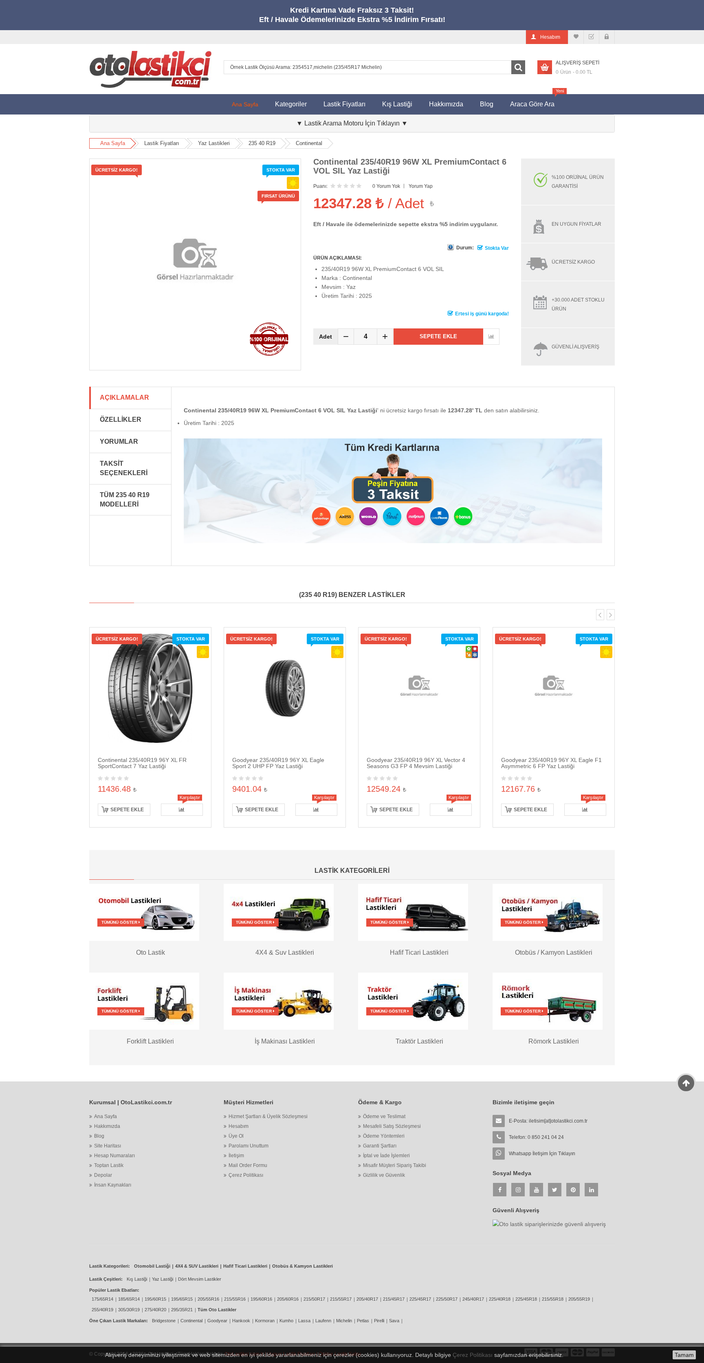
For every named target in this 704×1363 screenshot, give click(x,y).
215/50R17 (314, 1299)
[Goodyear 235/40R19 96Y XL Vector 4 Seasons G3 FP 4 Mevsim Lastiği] (419, 688)
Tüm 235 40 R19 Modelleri (125, 499)
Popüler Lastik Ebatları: (114, 1290)
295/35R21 (182, 1309)
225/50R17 (447, 1299)
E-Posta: (548, 1121)
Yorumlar (119, 441)
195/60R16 (261, 1299)
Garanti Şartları (379, 1146)
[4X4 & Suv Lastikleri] (279, 912)
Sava (394, 1320)
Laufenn (323, 1320)
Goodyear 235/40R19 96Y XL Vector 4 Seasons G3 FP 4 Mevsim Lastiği (416, 763)
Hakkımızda (446, 104)
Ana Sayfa (245, 104)
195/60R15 (155, 1299)
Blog (486, 104)
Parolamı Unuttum (248, 1146)
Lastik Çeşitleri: (106, 1279)
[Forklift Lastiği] (144, 1000)
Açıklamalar (124, 397)
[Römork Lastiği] (548, 1000)
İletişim (236, 1155)
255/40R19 (102, 1309)
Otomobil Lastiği (152, 1266)
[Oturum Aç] (606, 37)
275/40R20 (155, 1309)
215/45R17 (394, 1299)
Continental (309, 143)
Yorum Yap (421, 186)
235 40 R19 (262, 143)
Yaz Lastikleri (214, 143)
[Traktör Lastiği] (413, 1000)
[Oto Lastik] (144, 912)
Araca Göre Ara (536, 101)
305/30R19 (129, 1309)
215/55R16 (235, 1299)
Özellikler (120, 419)
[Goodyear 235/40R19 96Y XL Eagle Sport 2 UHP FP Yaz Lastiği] (284, 688)
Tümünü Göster (120, 922)
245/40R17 (473, 1299)
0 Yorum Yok (386, 186)
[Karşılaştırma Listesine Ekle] (491, 336)
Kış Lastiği (397, 104)
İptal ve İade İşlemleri (386, 1155)
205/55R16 (208, 1299)
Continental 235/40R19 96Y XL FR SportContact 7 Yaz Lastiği (142, 763)
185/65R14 (129, 1299)
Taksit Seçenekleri (123, 468)
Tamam (684, 1355)
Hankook (241, 1320)
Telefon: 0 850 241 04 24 (536, 1137)
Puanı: (320, 186)
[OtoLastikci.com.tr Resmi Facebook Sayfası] (500, 1189)
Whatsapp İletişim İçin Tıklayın (542, 1153)
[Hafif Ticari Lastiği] (413, 912)
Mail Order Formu (248, 1165)
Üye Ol (236, 1136)
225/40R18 (499, 1299)
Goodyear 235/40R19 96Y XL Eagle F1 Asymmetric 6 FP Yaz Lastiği (551, 763)
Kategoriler (291, 104)
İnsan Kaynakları (112, 1185)
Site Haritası (107, 1146)
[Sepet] (591, 37)
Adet (325, 336)
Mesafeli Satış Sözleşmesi (392, 1126)
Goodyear (217, 1320)
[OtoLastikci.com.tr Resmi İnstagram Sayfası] (518, 1189)
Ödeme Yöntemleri (384, 1136)
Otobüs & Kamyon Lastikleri (302, 1266)
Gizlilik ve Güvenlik (384, 1175)
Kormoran (265, 1320)
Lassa (304, 1320)
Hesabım (239, 1126)
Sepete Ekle (438, 336)
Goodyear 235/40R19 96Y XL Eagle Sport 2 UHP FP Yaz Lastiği (278, 763)
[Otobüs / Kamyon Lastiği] (548, 912)
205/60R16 (288, 1299)
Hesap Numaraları (114, 1155)
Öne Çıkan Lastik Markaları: (118, 1320)
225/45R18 (526, 1299)
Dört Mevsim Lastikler (199, 1279)
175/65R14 (102, 1299)
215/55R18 (552, 1299)
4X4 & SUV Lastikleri (196, 1266)
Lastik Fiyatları (344, 104)
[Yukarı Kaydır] (686, 1083)
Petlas (363, 1320)
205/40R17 (367, 1299)
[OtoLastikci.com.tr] (150, 69)
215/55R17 (341, 1299)
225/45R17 (420, 1299)
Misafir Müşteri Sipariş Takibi (394, 1165)
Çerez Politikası (246, 1175)
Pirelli (379, 1320)
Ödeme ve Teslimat (384, 1116)
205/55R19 (579, 1299)
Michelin (344, 1320)
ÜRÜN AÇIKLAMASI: (337, 258)
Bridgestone (164, 1320)
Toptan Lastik (108, 1165)
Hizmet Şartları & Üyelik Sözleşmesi (268, 1116)
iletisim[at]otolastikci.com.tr (558, 1121)
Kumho (286, 1320)
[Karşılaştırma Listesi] (575, 37)
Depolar (103, 1175)
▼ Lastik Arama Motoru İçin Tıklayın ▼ (352, 123)
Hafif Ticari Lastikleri (245, 1266)
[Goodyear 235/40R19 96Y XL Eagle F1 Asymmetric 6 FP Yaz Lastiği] (553, 688)
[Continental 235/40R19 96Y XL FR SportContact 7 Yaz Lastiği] (150, 688)
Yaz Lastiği (162, 1279)
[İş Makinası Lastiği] (279, 1000)
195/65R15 (182, 1299)
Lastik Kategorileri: (109, 1266)
